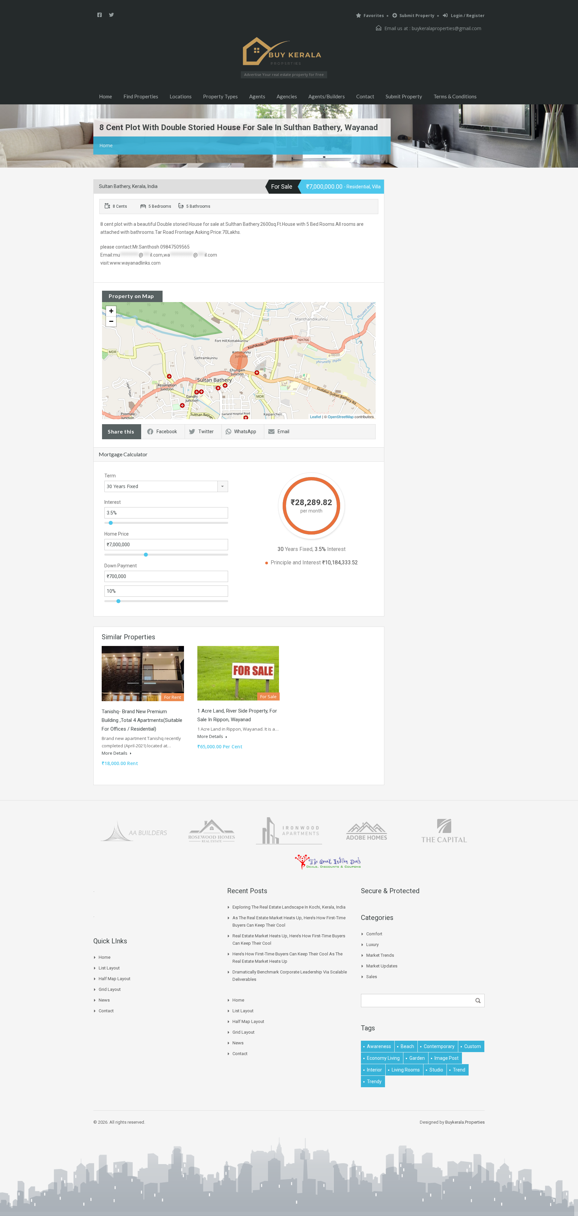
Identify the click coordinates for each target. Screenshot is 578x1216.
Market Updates (381, 965)
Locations (181, 96)
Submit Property (417, 15)
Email (283, 431)
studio (436, 1069)
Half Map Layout (114, 978)
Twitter (206, 431)
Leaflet (315, 416)
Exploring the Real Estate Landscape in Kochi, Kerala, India (289, 907)
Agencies (287, 96)
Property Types (220, 96)
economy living (383, 1058)
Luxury (372, 944)
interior (374, 1069)
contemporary (439, 1046)
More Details (115, 753)
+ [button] (111, 311)
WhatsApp (245, 431)
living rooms (406, 1069)
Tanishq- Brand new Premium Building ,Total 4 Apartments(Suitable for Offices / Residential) (142, 720)
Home (105, 96)
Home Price (116, 534)
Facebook (167, 431)
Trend (459, 1069)
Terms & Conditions (455, 96)
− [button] (111, 321)
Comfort (374, 933)
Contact (365, 96)
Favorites (374, 15)
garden (417, 1058)
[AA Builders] (134, 830)
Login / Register (467, 15)
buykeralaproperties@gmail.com (446, 28)
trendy (374, 1081)
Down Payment (120, 565)
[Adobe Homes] (366, 830)
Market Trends (380, 955)
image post (447, 1058)
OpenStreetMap (341, 416)
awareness (379, 1046)
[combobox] (166, 486)
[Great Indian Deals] (328, 861)
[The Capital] (444, 830)
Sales (371, 976)
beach (407, 1046)
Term (110, 475)
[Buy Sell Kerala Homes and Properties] (283, 51)
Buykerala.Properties (465, 1122)
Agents (257, 96)
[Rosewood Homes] (211, 830)
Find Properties (140, 96)
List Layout (109, 967)
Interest (112, 502)
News (104, 1000)
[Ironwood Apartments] (289, 830)
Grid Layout (110, 989)
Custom (472, 1046)
